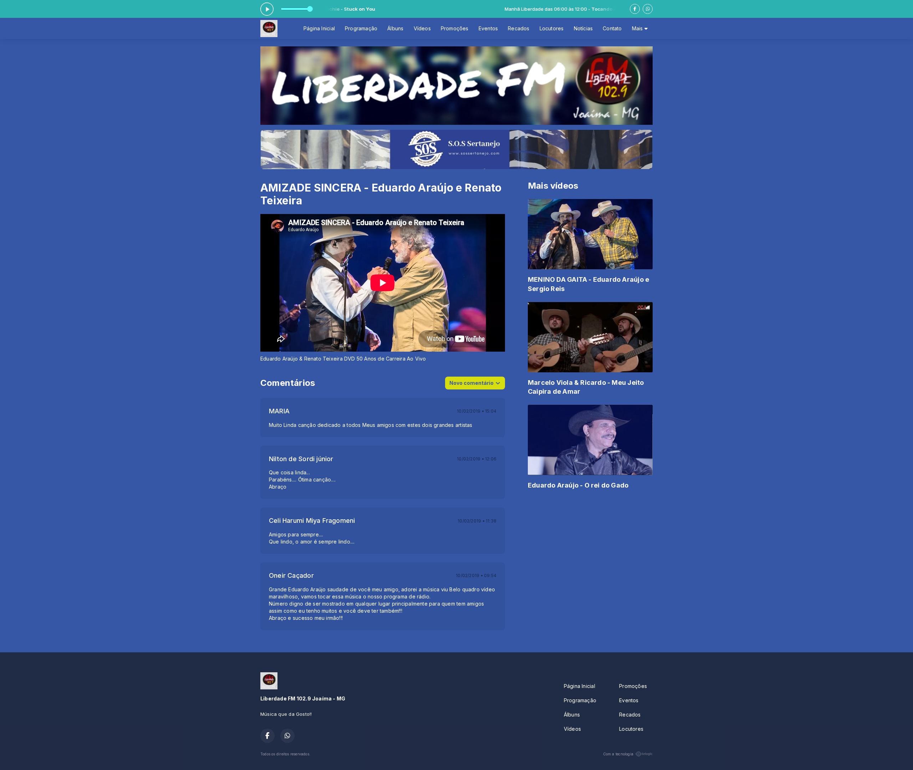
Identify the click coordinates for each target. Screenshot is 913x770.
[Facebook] (635, 9)
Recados (518, 28)
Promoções (455, 28)
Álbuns (395, 28)
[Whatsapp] (648, 9)
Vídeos (422, 28)
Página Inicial (319, 28)
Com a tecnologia (618, 754)
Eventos (488, 28)
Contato (612, 28)
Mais (638, 28)
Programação (361, 28)
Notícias (583, 28)
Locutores (552, 28)
